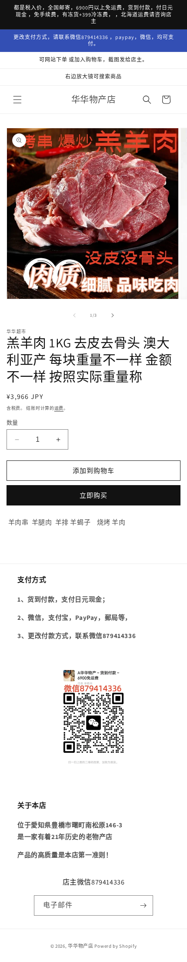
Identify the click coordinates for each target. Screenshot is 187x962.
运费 (58, 408)
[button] (17, 99)
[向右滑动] (112, 315)
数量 (12, 422)
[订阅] (143, 905)
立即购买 (93, 495)
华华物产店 (81, 946)
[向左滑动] (74, 315)
